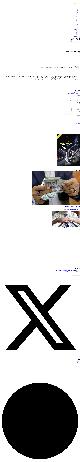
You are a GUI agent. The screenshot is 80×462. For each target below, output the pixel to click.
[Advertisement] (40, 85)
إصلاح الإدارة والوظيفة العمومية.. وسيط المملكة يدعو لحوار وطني (72, 227)
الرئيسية (77, 23)
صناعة (76, 32)
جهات (77, 11)
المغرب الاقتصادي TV (76, 29)
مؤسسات (69, 100)
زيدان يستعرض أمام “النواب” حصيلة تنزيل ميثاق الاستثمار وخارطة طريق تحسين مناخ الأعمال (65, 270)
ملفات (77, 13)
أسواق (77, 9)
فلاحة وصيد (77, 10)
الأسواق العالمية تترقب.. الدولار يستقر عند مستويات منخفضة (72, 206)
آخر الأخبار (77, 100)
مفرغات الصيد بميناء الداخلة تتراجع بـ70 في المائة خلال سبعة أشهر (72, 209)
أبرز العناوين (75, 100)
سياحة (77, 26)
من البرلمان (76, 35)
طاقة (77, 12)
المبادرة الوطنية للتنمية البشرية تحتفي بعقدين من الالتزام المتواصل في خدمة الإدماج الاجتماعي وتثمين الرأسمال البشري (64, 269)
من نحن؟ (79, 367)
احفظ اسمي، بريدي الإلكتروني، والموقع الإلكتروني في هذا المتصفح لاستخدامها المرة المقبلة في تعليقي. (68, 111)
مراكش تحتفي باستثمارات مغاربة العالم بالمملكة (70, 271)
